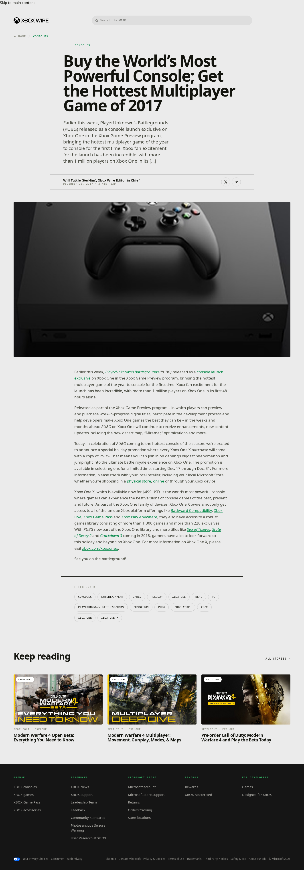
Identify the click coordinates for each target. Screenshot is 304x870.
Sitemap (111, 859)
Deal (198, 596)
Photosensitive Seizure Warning (88, 828)
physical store (139, 481)
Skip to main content (17, 2)
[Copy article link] (236, 182)
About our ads (257, 859)
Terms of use (176, 859)
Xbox (204, 607)
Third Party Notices (216, 859)
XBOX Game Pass (27, 802)
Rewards (191, 787)
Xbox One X (109, 617)
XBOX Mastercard (198, 794)
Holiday (157, 596)
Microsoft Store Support (146, 794)
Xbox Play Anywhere (139, 516)
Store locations (139, 817)
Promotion (141, 607)
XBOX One (179, 596)
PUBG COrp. (182, 607)
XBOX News (80, 787)
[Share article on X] (225, 182)
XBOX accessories (27, 810)
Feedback (78, 810)
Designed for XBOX (257, 794)
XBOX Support (82, 794)
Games (137, 596)
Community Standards (88, 817)
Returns (134, 802)
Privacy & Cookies (154, 859)
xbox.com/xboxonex (100, 548)
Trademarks (194, 859)
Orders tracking (140, 810)
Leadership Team (84, 802)
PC (213, 596)
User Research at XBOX (88, 838)
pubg (161, 607)
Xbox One (85, 617)
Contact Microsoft (130, 859)
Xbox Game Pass (98, 516)
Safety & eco (238, 859)
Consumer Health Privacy (66, 859)
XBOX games (24, 794)
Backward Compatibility (191, 510)
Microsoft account (142, 787)
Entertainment (112, 596)
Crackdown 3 (111, 535)
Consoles (85, 596)
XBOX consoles (25, 787)
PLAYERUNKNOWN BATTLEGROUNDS (101, 607)
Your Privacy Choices (35, 859)
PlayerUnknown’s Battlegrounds (132, 371)
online (158, 481)
